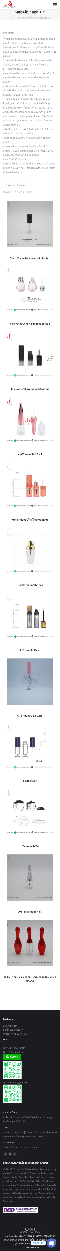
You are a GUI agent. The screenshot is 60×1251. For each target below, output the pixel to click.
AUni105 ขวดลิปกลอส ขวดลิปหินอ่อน (30, 258)
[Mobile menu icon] (55, 4)
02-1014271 (23, 1033)
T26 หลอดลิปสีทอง (30, 650)
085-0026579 (16, 1029)
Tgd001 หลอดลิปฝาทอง (30, 585)
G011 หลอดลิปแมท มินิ (30, 911)
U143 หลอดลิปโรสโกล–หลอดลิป (30, 519)
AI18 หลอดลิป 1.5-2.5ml (30, 715)
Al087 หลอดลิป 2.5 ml (30, 454)
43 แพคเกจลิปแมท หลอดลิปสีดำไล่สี (30, 389)
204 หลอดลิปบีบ (30, 846)
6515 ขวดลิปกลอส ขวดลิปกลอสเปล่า (30, 323)
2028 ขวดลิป (30, 781)
